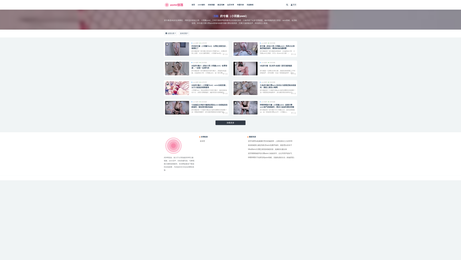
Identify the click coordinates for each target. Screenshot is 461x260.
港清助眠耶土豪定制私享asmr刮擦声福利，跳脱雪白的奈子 (270, 145)
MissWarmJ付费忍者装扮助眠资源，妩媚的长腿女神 (267, 149)
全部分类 (170, 33)
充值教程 (250, 5)
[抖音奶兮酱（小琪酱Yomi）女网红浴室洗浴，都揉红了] (177, 49)
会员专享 (230, 5)
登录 (294, 5)
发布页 (202, 141)
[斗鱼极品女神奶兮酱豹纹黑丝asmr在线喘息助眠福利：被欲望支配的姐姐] (177, 108)
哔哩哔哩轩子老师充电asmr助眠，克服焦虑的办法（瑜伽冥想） (271, 157)
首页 (193, 5)
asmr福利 (201, 5)
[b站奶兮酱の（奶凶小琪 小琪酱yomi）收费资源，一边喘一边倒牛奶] (177, 68)
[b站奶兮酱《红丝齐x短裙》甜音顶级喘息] (246, 68)
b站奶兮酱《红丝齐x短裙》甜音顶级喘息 (276, 66)
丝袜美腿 (211, 5)
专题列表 (240, 5)
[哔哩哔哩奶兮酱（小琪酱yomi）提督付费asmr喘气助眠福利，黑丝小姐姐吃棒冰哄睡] (246, 108)
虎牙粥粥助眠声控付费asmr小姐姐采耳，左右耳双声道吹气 (270, 153)
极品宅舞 (221, 5)
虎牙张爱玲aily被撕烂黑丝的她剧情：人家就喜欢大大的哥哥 (270, 141)
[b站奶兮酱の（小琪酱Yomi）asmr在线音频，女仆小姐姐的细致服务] (177, 88)
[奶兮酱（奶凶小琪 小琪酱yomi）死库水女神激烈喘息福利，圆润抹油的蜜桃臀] (246, 49)
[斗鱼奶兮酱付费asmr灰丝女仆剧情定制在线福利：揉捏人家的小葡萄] (246, 88)
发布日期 (183, 33)
